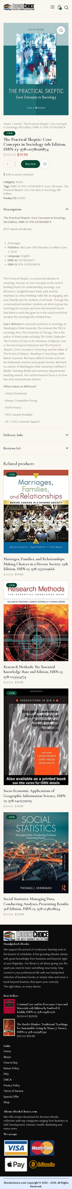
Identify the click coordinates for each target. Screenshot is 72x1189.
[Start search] (66, 7)
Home (7, 123)
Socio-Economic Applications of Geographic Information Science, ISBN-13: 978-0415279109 (34, 796)
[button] (53, 7)
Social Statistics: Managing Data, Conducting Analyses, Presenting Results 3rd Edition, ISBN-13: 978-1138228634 (36, 904)
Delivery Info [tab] (13, 435)
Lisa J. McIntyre (54, 186)
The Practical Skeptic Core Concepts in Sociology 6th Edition (35, 190)
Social (17, 123)
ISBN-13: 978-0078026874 (26, 186)
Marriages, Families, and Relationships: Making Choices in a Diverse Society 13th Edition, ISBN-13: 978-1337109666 (35, 564)
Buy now (30, 164)
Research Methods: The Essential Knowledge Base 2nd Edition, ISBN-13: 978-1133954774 (33, 672)
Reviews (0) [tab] (11, 448)
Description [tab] (12, 209)
